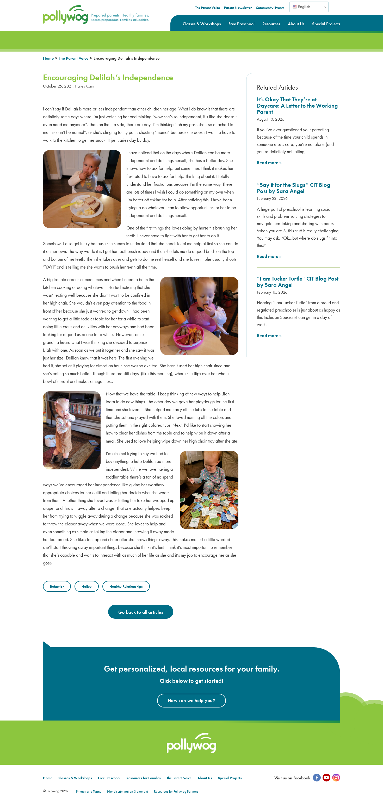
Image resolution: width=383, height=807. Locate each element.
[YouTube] (326, 777)
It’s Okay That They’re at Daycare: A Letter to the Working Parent (297, 106)
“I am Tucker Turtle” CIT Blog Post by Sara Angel (297, 282)
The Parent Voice (207, 7)
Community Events (270, 7)
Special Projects (326, 24)
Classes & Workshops (202, 24)
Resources (271, 24)
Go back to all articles (140, 612)
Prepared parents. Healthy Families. (78, 8)
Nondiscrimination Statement (127, 791)
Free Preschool (241, 24)
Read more (269, 162)
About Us (296, 24)
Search (336, 10)
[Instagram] (336, 777)
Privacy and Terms (88, 791)
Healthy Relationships (126, 586)
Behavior (57, 586)
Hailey (87, 586)
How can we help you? (191, 700)
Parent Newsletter (238, 7)
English (303, 7)
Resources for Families (143, 777)
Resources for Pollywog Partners (176, 791)
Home (48, 58)
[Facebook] (317, 777)
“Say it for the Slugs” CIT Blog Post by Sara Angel (293, 188)
